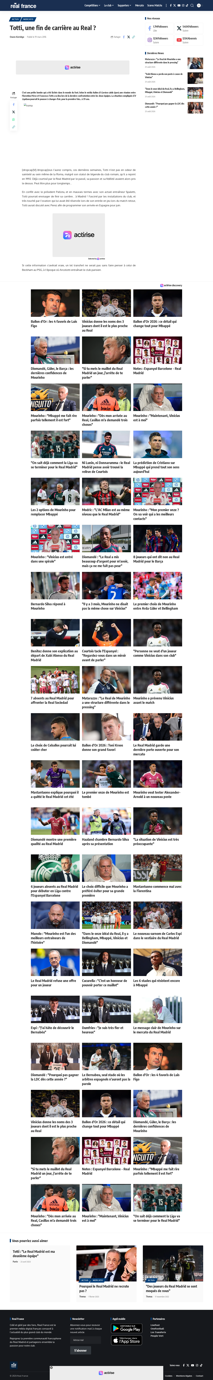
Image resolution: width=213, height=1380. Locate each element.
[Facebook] (170, 5)
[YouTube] (179, 5)
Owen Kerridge (17, 36)
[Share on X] (128, 36)
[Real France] (30, 5)
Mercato (28, 19)
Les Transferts (158, 1332)
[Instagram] (183, 5)
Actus (15, 19)
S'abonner (80, 1350)
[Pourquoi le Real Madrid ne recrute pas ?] (106, 1263)
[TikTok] (187, 5)
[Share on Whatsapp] (13, 119)
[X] (174, 5)
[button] (166, 5)
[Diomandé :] (195, 108)
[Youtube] (188, 40)
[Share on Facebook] (124, 36)
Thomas (82, 1296)
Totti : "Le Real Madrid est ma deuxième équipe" (34, 1253)
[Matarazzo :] (195, 63)
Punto (15, 1261)
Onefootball (157, 1328)
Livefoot (155, 1325)
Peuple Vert (157, 1335)
